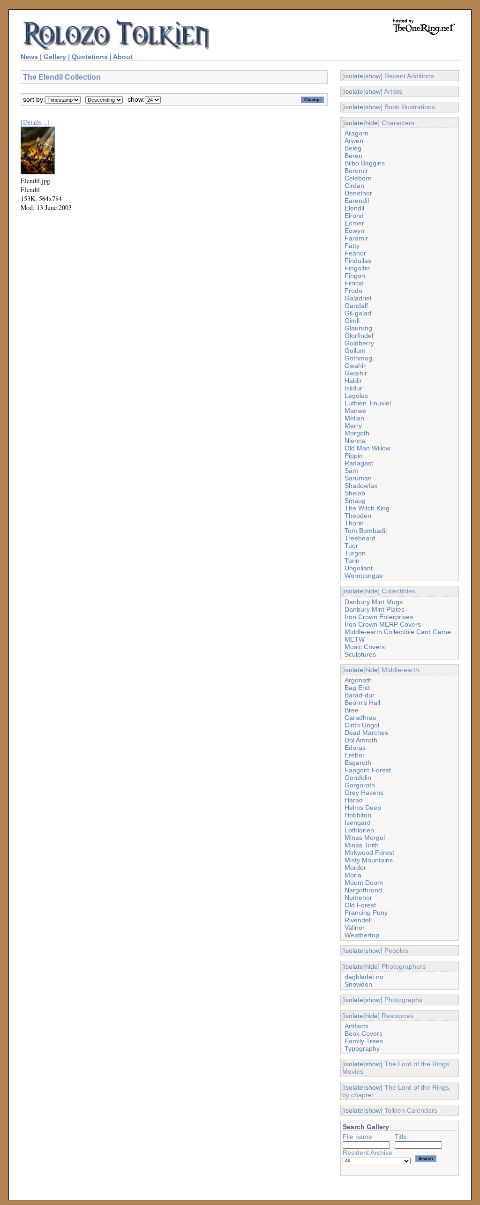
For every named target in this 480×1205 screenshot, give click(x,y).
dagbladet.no (364, 976)
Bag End (357, 687)
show (373, 76)
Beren (353, 155)
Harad (354, 800)
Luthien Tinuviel (368, 403)
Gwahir (355, 365)
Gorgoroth (360, 785)
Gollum (355, 350)
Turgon (355, 553)
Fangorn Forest (368, 770)
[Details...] (35, 122)
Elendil (354, 208)
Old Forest (360, 905)
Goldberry (359, 343)
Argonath (358, 680)
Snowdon (358, 984)
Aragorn (356, 133)
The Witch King (367, 508)
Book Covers (363, 1033)
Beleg (353, 148)
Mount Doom (364, 882)
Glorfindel (359, 335)
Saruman (358, 478)
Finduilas (358, 260)
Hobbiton (358, 815)
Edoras (355, 747)
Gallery (55, 56)
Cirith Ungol (362, 725)
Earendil (357, 200)
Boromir (356, 170)
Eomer (354, 223)
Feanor (355, 253)
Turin (352, 560)
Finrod (354, 283)
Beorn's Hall (362, 702)
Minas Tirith (362, 845)
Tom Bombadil (366, 530)
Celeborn (358, 178)
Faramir (356, 238)
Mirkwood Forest (369, 852)
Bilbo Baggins (365, 163)
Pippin (354, 455)
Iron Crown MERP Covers (383, 624)
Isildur (353, 388)
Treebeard (360, 538)
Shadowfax (361, 485)
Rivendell (358, 920)
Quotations (90, 56)
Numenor (358, 897)
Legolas (356, 395)
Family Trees (364, 1041)
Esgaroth (358, 762)
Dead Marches (366, 732)
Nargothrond (363, 890)
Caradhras (360, 717)
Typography (362, 1048)
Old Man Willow (367, 448)
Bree (352, 710)
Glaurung (358, 328)
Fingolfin (357, 268)
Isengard (358, 822)
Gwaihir (356, 373)
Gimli (352, 320)
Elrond (354, 215)
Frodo (353, 290)
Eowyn (354, 230)
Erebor (355, 755)
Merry (353, 425)
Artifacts (356, 1026)
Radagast (359, 463)
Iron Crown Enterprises (379, 617)
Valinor (355, 927)
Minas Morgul (365, 837)
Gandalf (356, 305)
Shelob (355, 493)
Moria (353, 875)
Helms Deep (363, 807)
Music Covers (365, 647)
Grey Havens (364, 792)
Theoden (358, 515)
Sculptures (360, 654)
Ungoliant (359, 568)
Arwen (354, 140)
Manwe (355, 410)
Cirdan (354, 185)
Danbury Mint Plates (375, 609)
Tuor (351, 545)
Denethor (358, 193)
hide (371, 123)
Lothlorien (359, 830)
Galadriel (358, 298)
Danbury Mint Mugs (374, 602)
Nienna (355, 440)
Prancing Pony (366, 912)
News (29, 56)
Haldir (353, 380)
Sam (351, 470)
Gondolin (358, 777)
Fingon (355, 275)
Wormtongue (364, 575)
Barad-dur (360, 695)
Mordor (355, 867)
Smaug (355, 500)
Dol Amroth (361, 740)
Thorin (354, 523)
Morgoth (357, 433)
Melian (354, 418)
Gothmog (358, 358)
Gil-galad (358, 313)
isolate (353, 76)
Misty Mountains (369, 860)
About (123, 56)
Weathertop (362, 935)
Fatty (352, 245)
